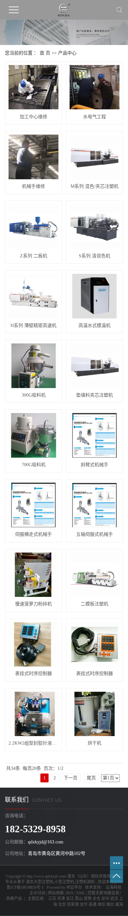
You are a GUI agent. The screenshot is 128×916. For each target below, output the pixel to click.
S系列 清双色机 (94, 255)
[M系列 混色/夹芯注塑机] (94, 157)
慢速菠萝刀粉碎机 (33, 603)
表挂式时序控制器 (33, 673)
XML (80, 893)
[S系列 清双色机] (94, 226)
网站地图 (56, 893)
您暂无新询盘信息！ (105, 893)
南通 (92, 904)
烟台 (110, 904)
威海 (119, 904)
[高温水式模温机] (94, 296)
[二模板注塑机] (94, 575)
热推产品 (14, 898)
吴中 (105, 898)
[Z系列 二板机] (33, 226)
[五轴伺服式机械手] (94, 505)
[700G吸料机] (33, 435)
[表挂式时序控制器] (33, 644)
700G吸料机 (34, 464)
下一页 (70, 777)
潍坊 (101, 904)
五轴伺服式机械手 (94, 534)
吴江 (70, 898)
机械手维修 (33, 186)
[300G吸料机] (33, 365)
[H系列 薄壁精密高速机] (33, 296)
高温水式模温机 (94, 325)
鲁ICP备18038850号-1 (25, 887)
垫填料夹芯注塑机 (94, 395)
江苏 (52, 898)
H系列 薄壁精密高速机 (33, 325)
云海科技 (113, 887)
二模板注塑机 (94, 603)
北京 (62, 904)
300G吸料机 (34, 395)
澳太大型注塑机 (39, 882)
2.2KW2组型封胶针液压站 (33, 743)
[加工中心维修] (33, 87)
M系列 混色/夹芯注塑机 (94, 186)
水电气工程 (94, 116)
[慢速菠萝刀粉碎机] (33, 575)
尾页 (91, 777)
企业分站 (37, 893)
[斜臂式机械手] (94, 435)
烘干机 (94, 743)
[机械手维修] (33, 157)
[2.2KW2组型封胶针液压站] (33, 714)
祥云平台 (74, 887)
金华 (84, 904)
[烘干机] (94, 714)
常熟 (88, 898)
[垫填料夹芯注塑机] (94, 365)
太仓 (96, 898)
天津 (61, 898)
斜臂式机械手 (94, 464)
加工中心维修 (33, 116)
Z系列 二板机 (33, 255)
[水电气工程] (94, 87)
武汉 (114, 898)
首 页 (45, 53)
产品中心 (67, 53)
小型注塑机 (64, 882)
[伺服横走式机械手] (33, 505)
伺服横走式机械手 (33, 534)
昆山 (79, 898)
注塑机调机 (85, 882)
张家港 (73, 904)
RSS (70, 893)
